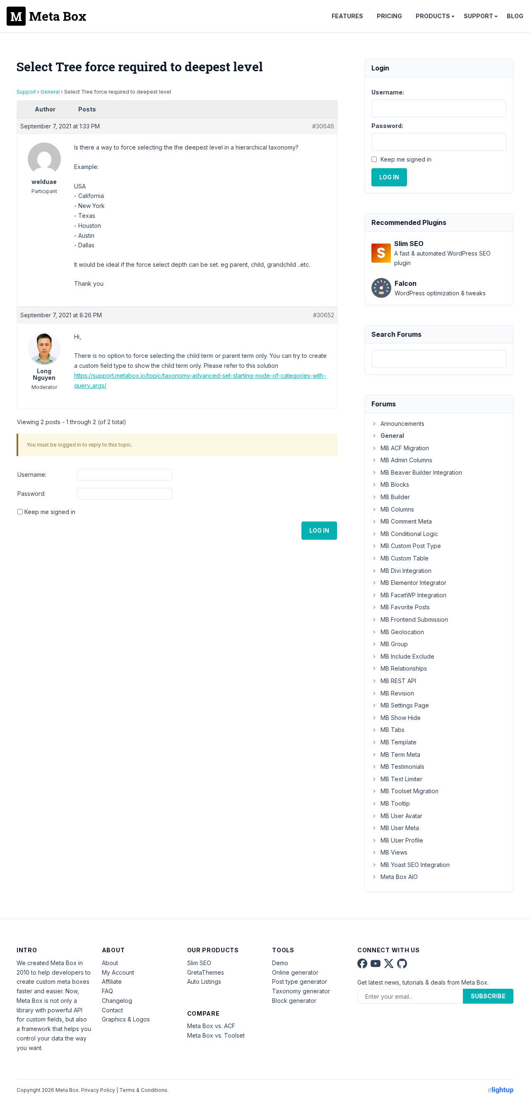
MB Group (394, 643)
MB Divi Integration (406, 570)
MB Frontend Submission (414, 619)
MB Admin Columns (406, 460)
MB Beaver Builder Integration (421, 472)
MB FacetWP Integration (413, 595)
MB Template (399, 742)
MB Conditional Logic (409, 533)
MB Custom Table (405, 558)
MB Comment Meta (406, 521)
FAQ (107, 991)
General (50, 92)
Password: (31, 493)
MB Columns (397, 509)
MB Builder (395, 496)
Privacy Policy (98, 1090)
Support (478, 15)
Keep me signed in (49, 511)
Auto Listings (204, 981)
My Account (118, 972)
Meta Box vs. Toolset (216, 1035)
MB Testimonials (402, 766)
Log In (319, 530)
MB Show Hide (401, 717)
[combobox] (438, 359)
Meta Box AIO (399, 876)
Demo (280, 962)
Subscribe (488, 996)
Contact (112, 1010)
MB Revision (397, 693)
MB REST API (398, 680)
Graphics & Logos (126, 1019)
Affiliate (112, 981)
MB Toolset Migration (409, 790)
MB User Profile (402, 840)
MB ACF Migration (405, 448)
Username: (31, 474)
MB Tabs (393, 729)
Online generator (295, 972)
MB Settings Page (405, 705)
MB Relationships (404, 668)
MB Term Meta (400, 754)
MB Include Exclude (407, 656)
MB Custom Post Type (411, 545)
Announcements (402, 423)
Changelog (117, 1000)
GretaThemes (205, 972)
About (110, 962)
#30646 (323, 126)
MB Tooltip (395, 803)
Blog (515, 15)
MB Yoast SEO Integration (415, 864)
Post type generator (299, 981)
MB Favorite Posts (405, 607)
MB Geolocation (402, 631)
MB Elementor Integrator (413, 582)
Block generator (294, 1000)
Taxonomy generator (301, 991)
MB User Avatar (401, 815)
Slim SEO (199, 962)
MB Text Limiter (401, 778)
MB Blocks (395, 484)
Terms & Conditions (143, 1090)
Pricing (389, 15)
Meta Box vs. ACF (211, 1025)
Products (433, 15)
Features (347, 15)
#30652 (323, 315)
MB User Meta (400, 827)
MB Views (394, 852)
